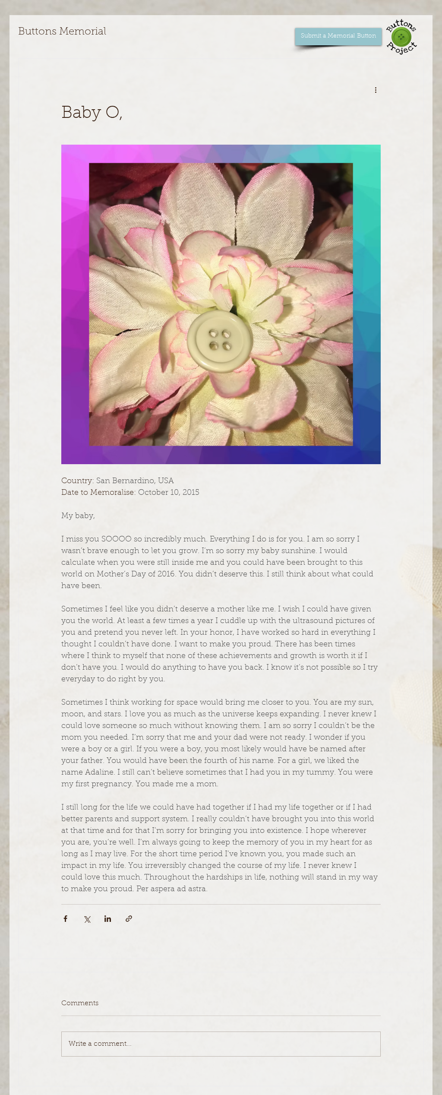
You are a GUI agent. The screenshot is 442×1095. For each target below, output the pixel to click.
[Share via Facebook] (65, 919)
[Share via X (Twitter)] (86, 919)
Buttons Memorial (62, 32)
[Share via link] (129, 919)
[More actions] (375, 90)
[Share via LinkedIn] (108, 919)
